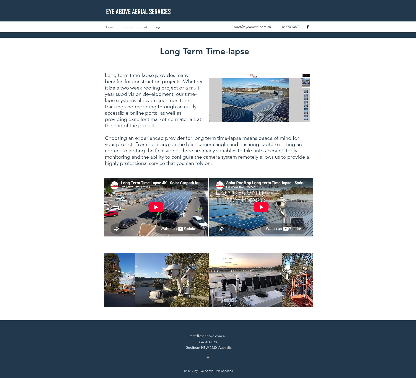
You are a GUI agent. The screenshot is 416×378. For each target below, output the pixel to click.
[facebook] (308, 27)
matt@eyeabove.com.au (252, 27)
